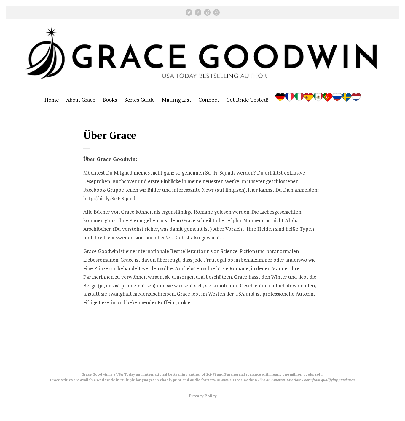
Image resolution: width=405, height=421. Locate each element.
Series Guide (139, 99)
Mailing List (176, 99)
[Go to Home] (202, 85)
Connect (208, 99)
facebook (198, 12)
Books (110, 99)
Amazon (216, 12)
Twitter (189, 12)
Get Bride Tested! (247, 99)
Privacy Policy (202, 395)
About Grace (80, 99)
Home (51, 99)
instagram (207, 12)
